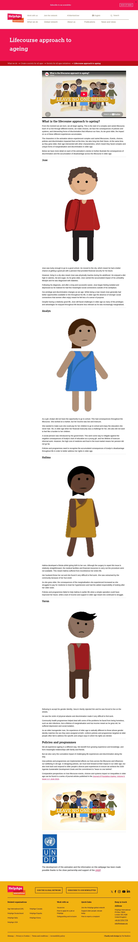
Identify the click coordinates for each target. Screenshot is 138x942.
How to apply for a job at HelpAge (65, 912)
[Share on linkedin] (128, 891)
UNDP (98, 870)
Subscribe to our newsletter (82, 890)
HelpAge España (36, 913)
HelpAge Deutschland (15, 913)
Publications (89, 22)
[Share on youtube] (124, 891)
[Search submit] (111, 15)
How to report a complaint (90, 916)
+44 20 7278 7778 (121, 920)
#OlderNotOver (73, 16)
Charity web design (111, 936)
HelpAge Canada (36, 909)
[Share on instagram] (119, 891)
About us (71, 22)
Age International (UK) (16, 909)
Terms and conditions (40, 936)
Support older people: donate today (91, 912)
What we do (32, 22)
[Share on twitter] (112, 891)
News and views (108, 22)
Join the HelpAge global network (93, 907)
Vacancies (60, 907)
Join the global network (49, 890)
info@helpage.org (121, 923)
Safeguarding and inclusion (67, 916)
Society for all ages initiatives (59, 63)
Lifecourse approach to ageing (87, 63)
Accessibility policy (57, 936)
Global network (51, 22)
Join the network (50, 16)
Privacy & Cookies (23, 936)
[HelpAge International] (16, 17)
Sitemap (11, 936)
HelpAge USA (13, 922)
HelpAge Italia (13, 918)
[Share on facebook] (115, 891)
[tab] (14, 63)
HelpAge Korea (35, 918)
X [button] (136, 2)
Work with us (32, 16)
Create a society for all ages (32, 63)
